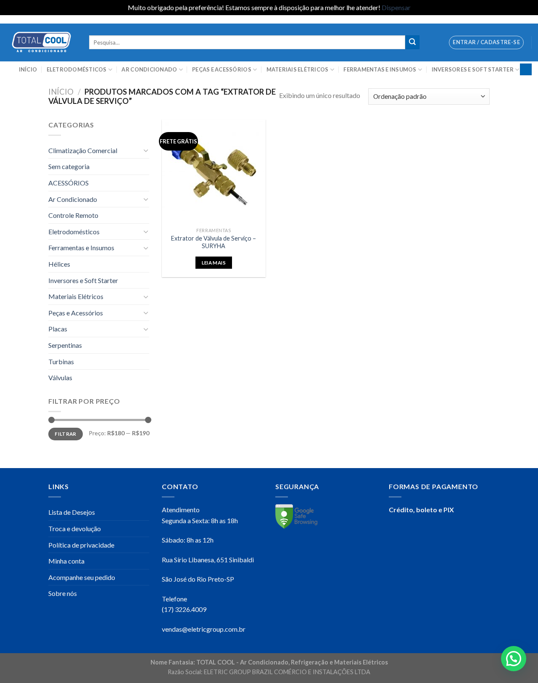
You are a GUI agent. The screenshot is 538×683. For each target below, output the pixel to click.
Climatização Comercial (82, 150)
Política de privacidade (81, 545)
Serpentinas (65, 345)
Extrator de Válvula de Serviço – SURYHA (213, 242)
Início (28, 69)
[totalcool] (41, 42)
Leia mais (214, 262)
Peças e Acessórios (221, 69)
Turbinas (61, 361)
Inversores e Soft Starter (473, 69)
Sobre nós (62, 593)
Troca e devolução (74, 528)
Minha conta (66, 561)
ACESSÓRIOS (68, 183)
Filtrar (65, 434)
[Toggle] (145, 150)
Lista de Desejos (71, 512)
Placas (57, 329)
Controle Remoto (73, 215)
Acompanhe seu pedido (81, 577)
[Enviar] (412, 42)
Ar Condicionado (149, 69)
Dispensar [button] (396, 7)
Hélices (59, 264)
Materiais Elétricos (297, 69)
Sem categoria (69, 166)
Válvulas (60, 377)
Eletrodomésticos (77, 69)
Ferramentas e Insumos (379, 69)
